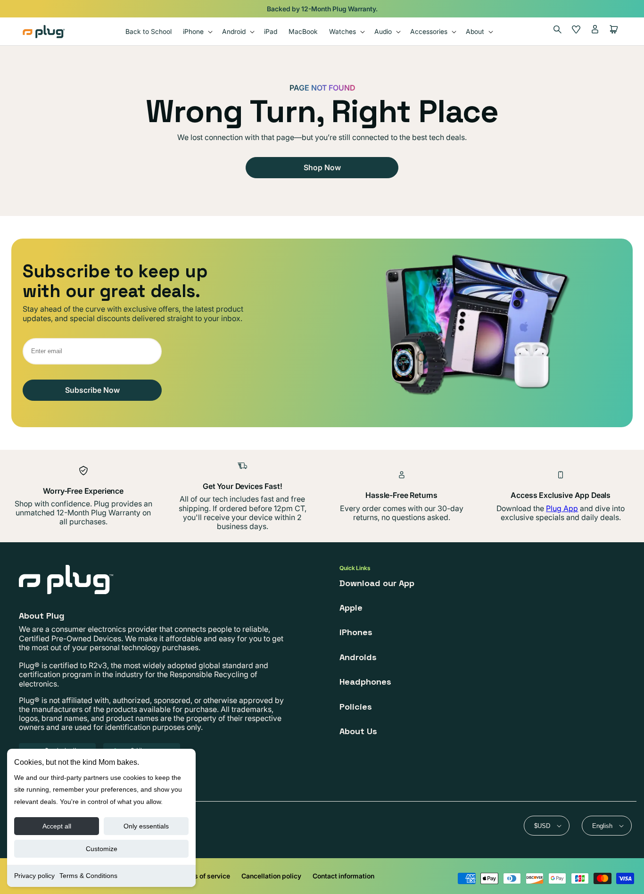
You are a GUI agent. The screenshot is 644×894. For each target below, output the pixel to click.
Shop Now (322, 167)
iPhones (355, 632)
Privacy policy (34, 875)
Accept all (56, 826)
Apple (351, 607)
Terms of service (204, 876)
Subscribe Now (92, 390)
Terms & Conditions (88, 875)
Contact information (343, 876)
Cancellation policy (271, 876)
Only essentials (146, 826)
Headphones (365, 681)
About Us (358, 731)
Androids (358, 657)
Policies (355, 706)
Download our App (376, 583)
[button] (196, 31)
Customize (101, 849)
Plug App (562, 508)
